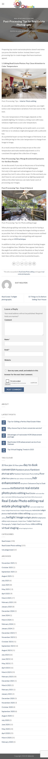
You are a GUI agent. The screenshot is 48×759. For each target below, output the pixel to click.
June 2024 (5, 615)
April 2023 (6, 668)
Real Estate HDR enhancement (33, 497)
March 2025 (6, 598)
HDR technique (20, 239)
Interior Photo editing (28, 101)
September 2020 (8, 711)
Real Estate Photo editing (24, 18)
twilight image (15, 517)
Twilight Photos (22, 521)
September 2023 (8, 646)
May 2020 (6, 729)
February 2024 (7, 624)
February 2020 (7, 742)
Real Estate (30, 493)
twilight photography (12, 521)
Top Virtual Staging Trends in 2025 (20, 449)
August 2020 (6, 716)
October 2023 (7, 641)
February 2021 (7, 689)
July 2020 (5, 720)
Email (6, 350)
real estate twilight (35, 507)
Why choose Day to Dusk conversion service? (24, 428)
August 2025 (6, 576)
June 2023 (5, 659)
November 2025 (8, 563)
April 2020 (6, 733)
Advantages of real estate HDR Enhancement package (24, 436)
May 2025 (6, 589)
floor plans (10, 478)
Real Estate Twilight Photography (23, 510)
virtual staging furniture (26, 528)
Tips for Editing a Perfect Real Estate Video (24, 421)
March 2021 (6, 685)
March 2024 (6, 620)
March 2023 (6, 672)
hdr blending (28, 478)
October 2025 (7, 567)
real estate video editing (18, 513)
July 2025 (5, 580)
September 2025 (8, 572)
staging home (34, 513)
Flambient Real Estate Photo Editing (26, 474)
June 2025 (5, 585)
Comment (8, 320)
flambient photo (23, 469)
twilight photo (30, 517)
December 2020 (8, 698)
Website (7, 360)
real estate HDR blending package (14, 497)
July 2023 (5, 655)
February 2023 (7, 676)
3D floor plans (18, 465)
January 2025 (7, 607)
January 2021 (7, 694)
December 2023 (8, 633)
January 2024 (7, 628)
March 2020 (6, 737)
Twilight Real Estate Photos (20, 524)
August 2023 (6, 650)
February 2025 (7, 602)
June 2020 (5, 724)
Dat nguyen (33, 31)
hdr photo (23, 483)
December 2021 (8, 681)
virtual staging (10, 527)
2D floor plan (7, 465)
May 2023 (6, 663)
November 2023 (8, 637)
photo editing (17, 493)
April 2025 (6, 593)
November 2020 (8, 703)
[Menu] (3, 4)
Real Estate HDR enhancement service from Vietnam (24, 443)
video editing (36, 524)
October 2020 (7, 707)
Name (7, 339)
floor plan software (19, 478)
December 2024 (8, 611)
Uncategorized (7, 550)
